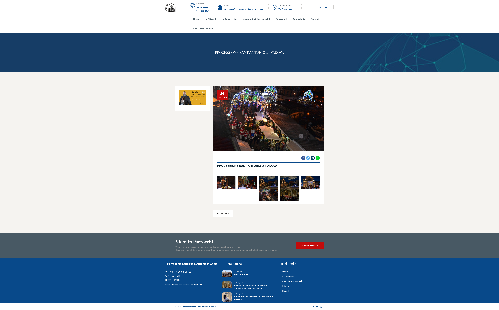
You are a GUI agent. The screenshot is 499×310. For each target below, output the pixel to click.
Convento (280, 19)
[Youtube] (317, 307)
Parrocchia (221, 213)
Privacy (285, 286)
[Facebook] (313, 307)
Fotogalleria (299, 19)
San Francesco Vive (203, 28)
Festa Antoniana (242, 274)
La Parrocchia (229, 19)
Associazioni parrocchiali (255, 19)
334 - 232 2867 (202, 11)
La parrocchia (288, 276)
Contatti (315, 19)
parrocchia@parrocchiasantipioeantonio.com (244, 9)
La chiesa (209, 19)
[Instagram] (321, 307)
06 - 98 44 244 (202, 7)
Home (196, 19)
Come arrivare (310, 245)
